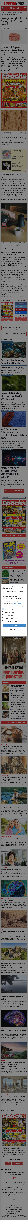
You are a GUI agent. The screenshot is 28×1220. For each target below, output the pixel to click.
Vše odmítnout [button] (14, 629)
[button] (14, 606)
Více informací (17, 603)
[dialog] (14, 610)
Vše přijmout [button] (14, 625)
